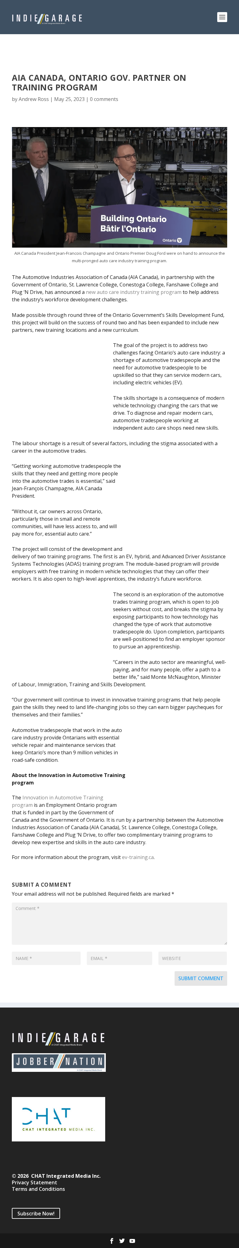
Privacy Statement (34, 1182)
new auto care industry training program (133, 292)
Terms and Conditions (38, 1189)
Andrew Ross (34, 99)
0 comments (104, 99)
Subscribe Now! (35, 1213)
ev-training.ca (138, 857)
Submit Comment (200, 978)
